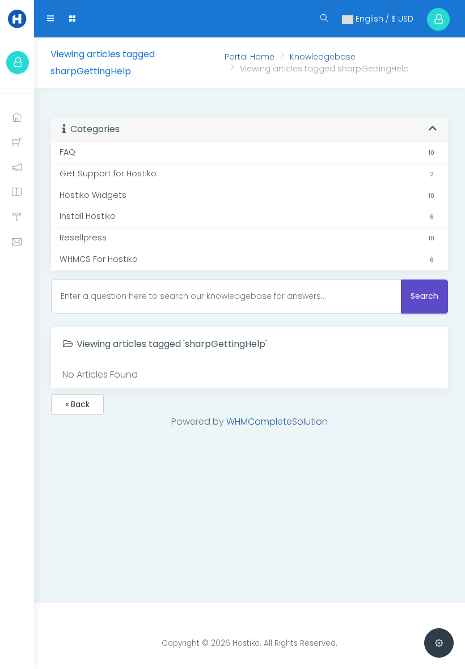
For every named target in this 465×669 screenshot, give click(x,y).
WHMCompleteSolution (277, 421)
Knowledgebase (323, 56)
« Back (77, 404)
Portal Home (249, 56)
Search (424, 296)
